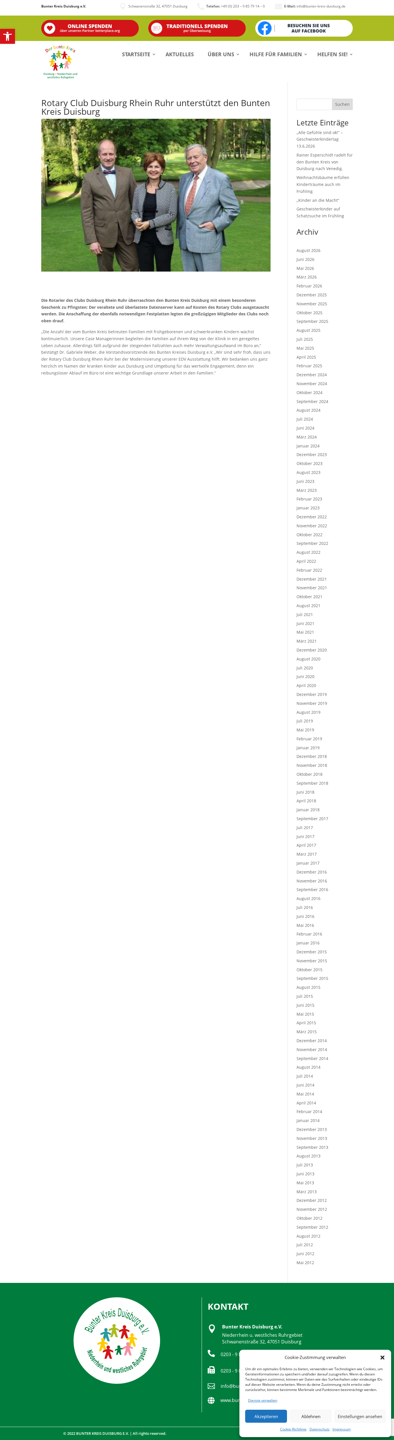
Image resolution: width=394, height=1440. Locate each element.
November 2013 (312, 1138)
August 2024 (308, 410)
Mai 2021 (305, 632)
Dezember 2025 (312, 295)
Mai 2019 (305, 730)
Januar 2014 (308, 1120)
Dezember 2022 (312, 516)
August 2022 (308, 552)
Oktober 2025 (309, 312)
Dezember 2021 (312, 579)
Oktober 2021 (309, 596)
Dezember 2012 (312, 1200)
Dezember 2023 (312, 454)
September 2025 (312, 321)
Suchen (342, 104)
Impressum (342, 1429)
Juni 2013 (305, 1174)
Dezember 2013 (312, 1129)
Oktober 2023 (309, 463)
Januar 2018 (308, 809)
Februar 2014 (309, 1111)
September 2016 (312, 889)
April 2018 (306, 800)
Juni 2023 (305, 481)
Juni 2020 (305, 676)
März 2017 (307, 854)
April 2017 (306, 845)
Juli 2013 (305, 1165)
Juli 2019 (305, 721)
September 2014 (312, 1058)
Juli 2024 (305, 419)
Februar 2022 (309, 570)
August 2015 (308, 987)
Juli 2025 (305, 339)
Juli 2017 (305, 827)
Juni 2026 (305, 259)
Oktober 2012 (309, 1218)
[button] (7, 36)
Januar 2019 (308, 747)
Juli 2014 (305, 1076)
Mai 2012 (305, 1262)
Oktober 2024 (309, 392)
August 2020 (308, 659)
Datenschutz (319, 1429)
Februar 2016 (309, 934)
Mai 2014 (305, 1094)
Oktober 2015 (309, 969)
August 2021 (308, 605)
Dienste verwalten (262, 1400)
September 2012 (312, 1227)
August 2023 (308, 472)
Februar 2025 (309, 365)
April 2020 (306, 685)
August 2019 (308, 712)
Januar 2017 (308, 863)
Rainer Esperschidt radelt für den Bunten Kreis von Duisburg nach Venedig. (325, 162)
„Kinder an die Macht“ (318, 200)
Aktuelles (180, 54)
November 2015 (312, 960)
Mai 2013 (305, 1182)
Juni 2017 (305, 836)
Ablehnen (310, 1416)
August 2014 (308, 1067)
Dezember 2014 (312, 1040)
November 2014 (312, 1049)
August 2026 (308, 250)
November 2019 (312, 703)
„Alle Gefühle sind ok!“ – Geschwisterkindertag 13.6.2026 (320, 139)
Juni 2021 (305, 623)
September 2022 (312, 543)
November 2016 (312, 881)
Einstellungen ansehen (360, 1416)
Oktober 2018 (309, 774)
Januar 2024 (308, 446)
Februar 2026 (309, 286)
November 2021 (312, 587)
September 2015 (312, 978)
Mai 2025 (305, 348)
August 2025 (308, 330)
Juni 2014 (305, 1085)
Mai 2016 (305, 925)
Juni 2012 (305, 1253)
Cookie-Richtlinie (293, 1429)
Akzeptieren (266, 1416)
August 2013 (308, 1156)
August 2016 (308, 898)
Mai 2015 (305, 1014)
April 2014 (306, 1103)
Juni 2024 (305, 428)
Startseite (136, 54)
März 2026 (307, 277)
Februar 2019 (309, 738)
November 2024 (312, 383)
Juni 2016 (305, 916)
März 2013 (307, 1191)
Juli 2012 (305, 1244)
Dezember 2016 (312, 872)
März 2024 (307, 437)
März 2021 (307, 641)
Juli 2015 (305, 996)
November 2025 (312, 303)
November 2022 (312, 525)
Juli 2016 (305, 907)
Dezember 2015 (312, 952)
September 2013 (312, 1147)
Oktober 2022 (309, 534)
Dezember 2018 (312, 756)
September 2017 (312, 818)
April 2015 (306, 1022)
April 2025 (306, 357)
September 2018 (312, 783)
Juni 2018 (305, 792)
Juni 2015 (305, 1005)
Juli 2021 (305, 614)
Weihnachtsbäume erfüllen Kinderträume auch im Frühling (323, 184)
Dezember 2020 (312, 650)
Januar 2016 (308, 943)
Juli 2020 (305, 668)
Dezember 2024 (312, 374)
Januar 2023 (308, 508)
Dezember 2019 (312, 694)
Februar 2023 (309, 499)
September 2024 (312, 401)
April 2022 (306, 561)
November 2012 (312, 1209)
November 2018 (312, 765)
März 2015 (307, 1031)
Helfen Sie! (332, 54)
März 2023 (307, 490)
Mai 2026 (305, 268)
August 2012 (308, 1236)
